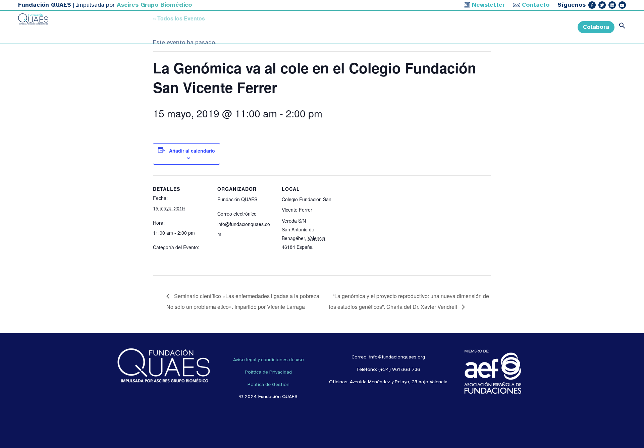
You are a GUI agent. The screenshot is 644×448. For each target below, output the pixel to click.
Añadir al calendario (192, 150)
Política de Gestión (268, 384)
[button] (620, 27)
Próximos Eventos (172, 257)
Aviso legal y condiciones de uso (268, 359)
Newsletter (488, 4)
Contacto (535, 4)
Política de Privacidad (268, 372)
